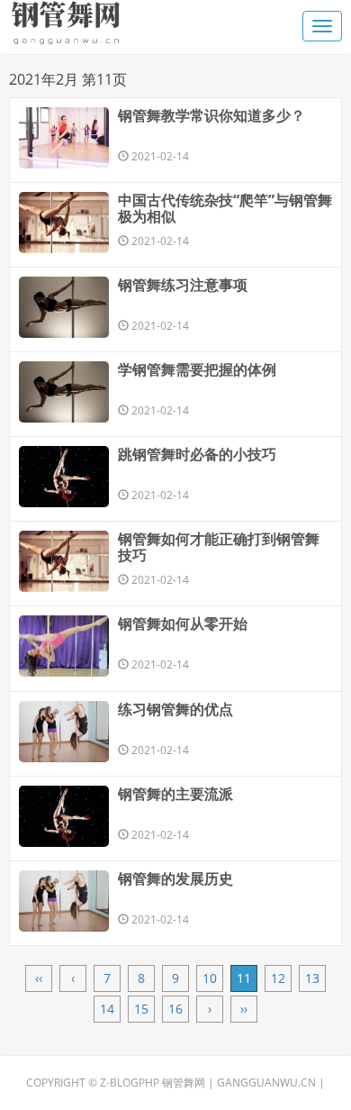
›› (244, 1008)
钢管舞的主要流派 (175, 794)
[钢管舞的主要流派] (64, 816)
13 (312, 978)
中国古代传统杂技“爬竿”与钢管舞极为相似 (225, 208)
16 (175, 1008)
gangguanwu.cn (266, 1082)
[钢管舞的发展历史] (64, 901)
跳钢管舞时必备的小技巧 (197, 454)
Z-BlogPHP (129, 1082)
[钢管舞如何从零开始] (64, 646)
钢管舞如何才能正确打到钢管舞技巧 (219, 547)
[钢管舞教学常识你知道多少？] (64, 137)
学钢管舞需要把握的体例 (197, 369)
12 (278, 978)
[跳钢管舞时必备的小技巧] (64, 476)
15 (141, 1008)
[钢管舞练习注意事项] (64, 307)
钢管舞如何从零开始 (183, 623)
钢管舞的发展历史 (175, 878)
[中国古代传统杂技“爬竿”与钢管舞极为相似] (64, 222)
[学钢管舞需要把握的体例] (64, 392)
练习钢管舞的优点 (175, 709)
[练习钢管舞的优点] (64, 731)
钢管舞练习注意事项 (183, 285)
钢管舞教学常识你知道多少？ (211, 115)
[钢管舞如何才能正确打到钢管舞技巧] (64, 561)
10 (209, 978)
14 (107, 1008)
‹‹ (38, 978)
